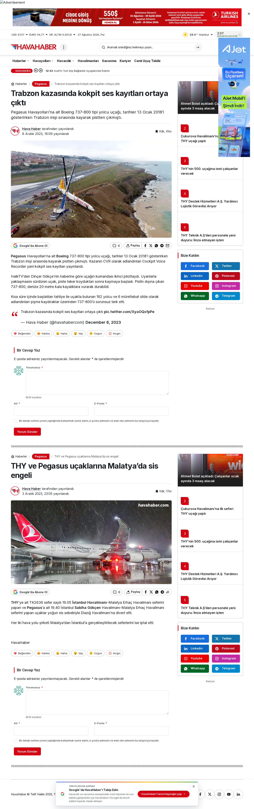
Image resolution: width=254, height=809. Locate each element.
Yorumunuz (34, 367)
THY (14, 602)
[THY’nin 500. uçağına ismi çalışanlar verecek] (210, 162)
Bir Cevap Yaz (28, 350)
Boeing (62, 256)
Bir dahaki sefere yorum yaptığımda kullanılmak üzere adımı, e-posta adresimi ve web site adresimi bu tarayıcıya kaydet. (89, 420)
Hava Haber (31, 129)
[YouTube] (229, 794)
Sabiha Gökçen (88, 608)
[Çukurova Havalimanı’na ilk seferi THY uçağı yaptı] (210, 130)
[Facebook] (200, 794)
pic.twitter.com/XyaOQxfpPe (129, 312)
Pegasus (18, 256)
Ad (17, 403)
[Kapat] (249, 13)
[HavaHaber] (34, 47)
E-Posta (100, 403)
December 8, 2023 (103, 322)
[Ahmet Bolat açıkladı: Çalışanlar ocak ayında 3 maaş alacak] (210, 97)
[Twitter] (210, 794)
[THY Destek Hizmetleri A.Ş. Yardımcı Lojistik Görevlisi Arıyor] (210, 195)
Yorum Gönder (27, 431)
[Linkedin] (238, 794)
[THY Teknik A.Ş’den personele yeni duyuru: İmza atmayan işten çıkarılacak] (210, 228)
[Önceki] (36, 71)
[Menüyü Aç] (64, 47)
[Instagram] (219, 794)
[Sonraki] (40, 71)
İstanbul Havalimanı (89, 602)
